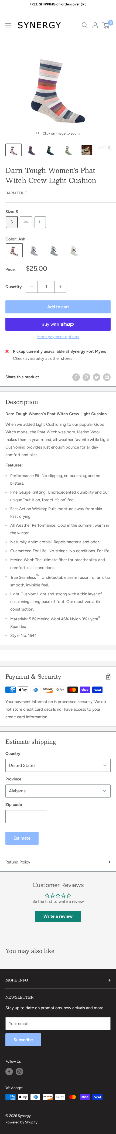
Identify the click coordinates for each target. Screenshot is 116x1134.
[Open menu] (8, 25)
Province (13, 779)
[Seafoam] (74, 250)
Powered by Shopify (21, 1122)
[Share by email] (107, 377)
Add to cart (58, 306)
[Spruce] (34, 250)
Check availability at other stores (42, 358)
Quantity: (14, 286)
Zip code (13, 804)
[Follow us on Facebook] (9, 1071)
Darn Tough (17, 193)
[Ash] (14, 250)
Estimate (21, 838)
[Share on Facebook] (76, 377)
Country (12, 753)
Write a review (58, 916)
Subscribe (23, 1039)
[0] (106, 25)
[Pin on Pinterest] (86, 377)
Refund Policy (17, 862)
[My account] (95, 25)
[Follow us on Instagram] (19, 1071)
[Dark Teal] (54, 250)
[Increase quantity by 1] (60, 287)
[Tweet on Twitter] (96, 377)
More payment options (58, 336)
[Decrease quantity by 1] (31, 287)
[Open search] (85, 25)
